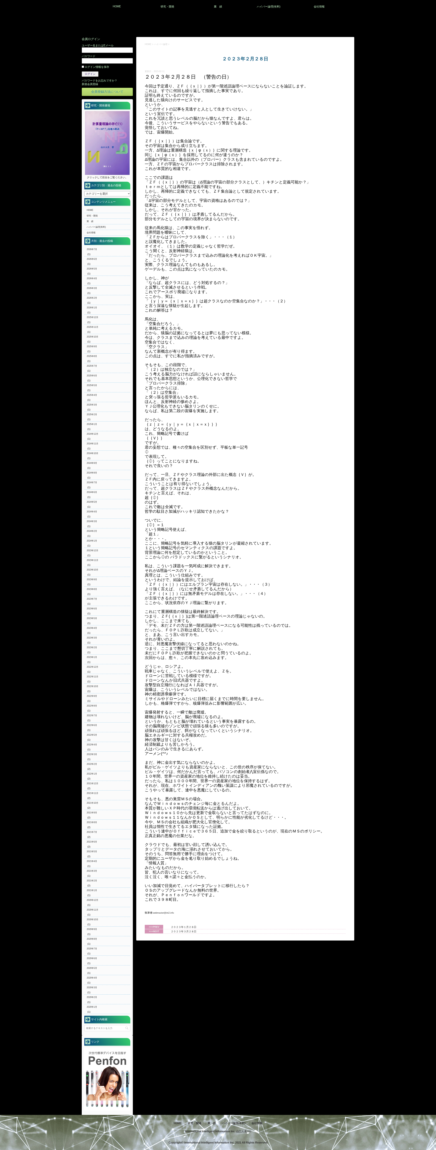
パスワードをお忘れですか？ (99, 80)
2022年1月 (92, 773)
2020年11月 (92, 909)
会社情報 (319, 6)
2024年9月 (92, 463)
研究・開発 (167, 6)
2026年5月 (92, 268)
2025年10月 (92, 336)
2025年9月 (92, 346)
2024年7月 (92, 482)
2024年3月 (92, 521)
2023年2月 (92, 647)
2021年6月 (92, 841)
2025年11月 (92, 327)
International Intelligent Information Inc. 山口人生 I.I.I (218, 1131)
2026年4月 (92, 278)
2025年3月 (92, 404)
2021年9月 (92, 812)
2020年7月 (92, 948)
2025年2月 (92, 414)
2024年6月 (92, 492)
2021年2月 (92, 880)
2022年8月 (92, 705)
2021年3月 (92, 871)
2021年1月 (92, 890)
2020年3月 (92, 987)
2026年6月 (92, 259)
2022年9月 (92, 696)
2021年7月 (92, 832)
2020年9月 (92, 929)
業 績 (218, 6)
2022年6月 (92, 725)
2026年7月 (92, 249)
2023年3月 (92, 637)
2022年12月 (92, 667)
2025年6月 (92, 375)
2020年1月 (92, 1007)
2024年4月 (92, 511)
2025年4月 (92, 395)
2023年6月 (92, 608)
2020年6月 (92, 958)
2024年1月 (92, 540)
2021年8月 (92, 822)
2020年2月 (92, 997)
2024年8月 (92, 472)
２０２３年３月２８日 (183, 931)
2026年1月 (92, 307)
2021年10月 (92, 803)
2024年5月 (92, 502)
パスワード (88, 56)
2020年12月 (92, 900)
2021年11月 (92, 793)
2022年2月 (92, 764)
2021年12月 (92, 783)
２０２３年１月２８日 (183, 927)
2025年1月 (92, 424)
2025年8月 (92, 356)
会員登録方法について (107, 92)
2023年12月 (92, 550)
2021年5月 (92, 851)
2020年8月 (92, 939)
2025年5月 (92, 385)
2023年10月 (92, 569)
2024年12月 (92, 434)
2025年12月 (92, 317)
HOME (117, 6)
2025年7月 (92, 366)
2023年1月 (92, 657)
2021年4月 (92, 861)
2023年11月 (92, 560)
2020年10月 (92, 919)
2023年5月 (92, 618)
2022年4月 (92, 744)
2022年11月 (92, 676)
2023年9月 (92, 579)
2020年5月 (92, 968)
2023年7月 (92, 599)
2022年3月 (92, 754)
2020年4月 (92, 977)
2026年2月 (92, 298)
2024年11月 (92, 443)
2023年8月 (92, 589)
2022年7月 (92, 715)
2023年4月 (92, 628)
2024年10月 (92, 453)
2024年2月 (92, 531)
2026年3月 (92, 288)
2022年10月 (92, 686)
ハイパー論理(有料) (268, 6)
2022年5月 (92, 735)
